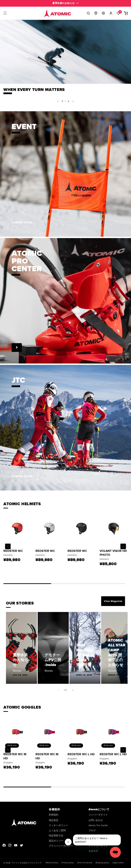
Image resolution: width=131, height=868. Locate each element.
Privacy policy (67, 863)
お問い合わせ (96, 820)
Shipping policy (102, 863)
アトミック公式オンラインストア (27, 863)
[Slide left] (58, 690)
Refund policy (52, 863)
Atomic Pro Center (98, 825)
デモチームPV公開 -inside (53, 660)
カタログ (93, 851)
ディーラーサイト (98, 845)
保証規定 (53, 820)
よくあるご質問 (57, 830)
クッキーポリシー (58, 825)
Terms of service (84, 863)
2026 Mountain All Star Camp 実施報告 (84, 655)
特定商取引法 (56, 835)
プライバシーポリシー (61, 845)
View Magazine (113, 601)
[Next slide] (73, 101)
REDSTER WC (13, 551)
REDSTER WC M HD (14, 756)
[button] (5, 13)
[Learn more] (17, 347)
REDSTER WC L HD (81, 754)
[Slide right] (73, 690)
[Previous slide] (58, 101)
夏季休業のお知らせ (20, 660)
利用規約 (53, 815)
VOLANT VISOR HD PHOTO (113, 553)
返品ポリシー (56, 840)
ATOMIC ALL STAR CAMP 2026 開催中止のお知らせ (116, 653)
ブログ (92, 830)
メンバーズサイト (98, 815)
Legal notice (117, 863)
